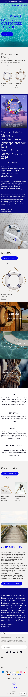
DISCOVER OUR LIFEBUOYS (12, 583)
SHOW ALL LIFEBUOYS (9, 258)
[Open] (2, 5)
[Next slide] (7, 66)
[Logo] (14, 5)
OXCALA (11, 693)
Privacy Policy (14, 691)
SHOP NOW (7, 34)
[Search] (4, 5)
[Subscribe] (25, 647)
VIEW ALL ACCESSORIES (10, 473)
